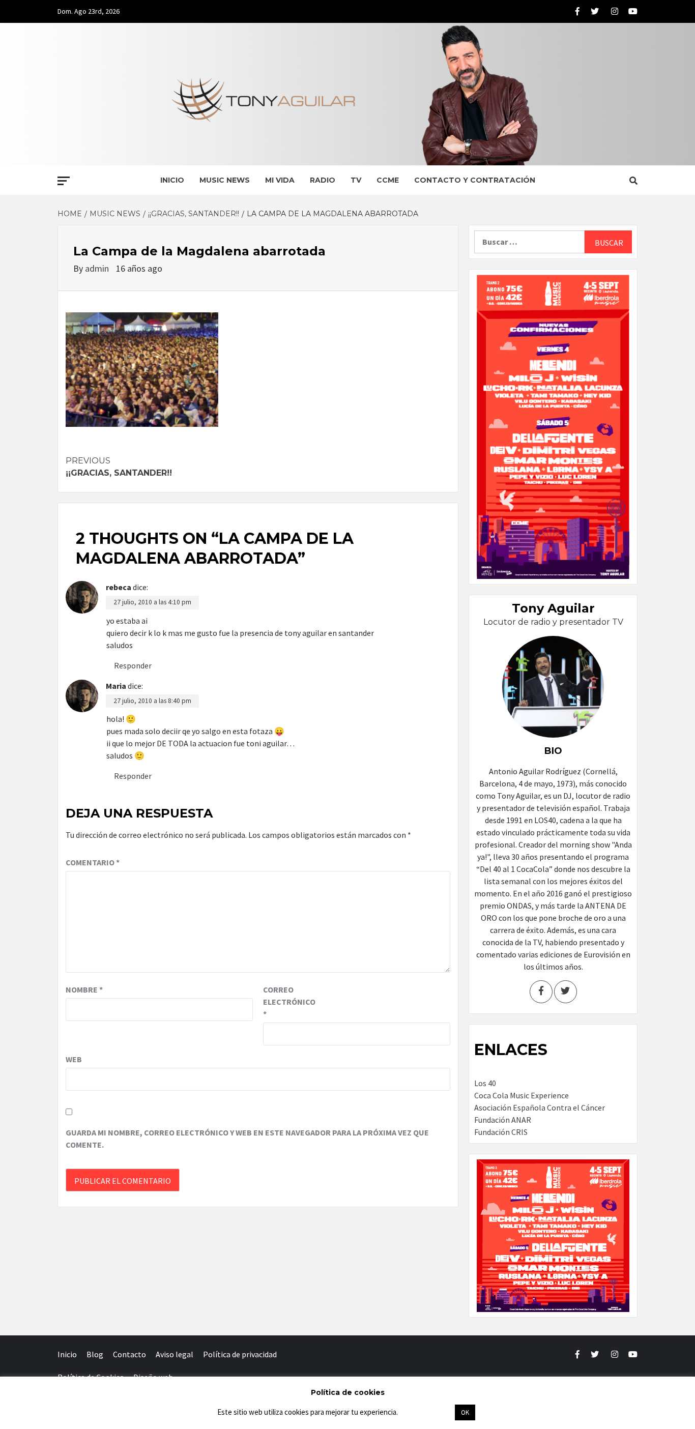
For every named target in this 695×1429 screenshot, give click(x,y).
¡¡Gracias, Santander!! (119, 467)
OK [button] (465, 1412)
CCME (388, 180)
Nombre (84, 989)
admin (98, 268)
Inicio (172, 180)
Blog (94, 1354)
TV (356, 180)
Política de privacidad (240, 1354)
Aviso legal (174, 1354)
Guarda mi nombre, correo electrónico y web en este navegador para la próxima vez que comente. (247, 1138)
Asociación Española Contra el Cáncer (539, 1107)
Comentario (93, 862)
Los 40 (485, 1083)
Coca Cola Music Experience (521, 1095)
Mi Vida (280, 180)
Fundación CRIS (501, 1132)
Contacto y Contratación (474, 180)
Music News (224, 180)
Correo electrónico (288, 1001)
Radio (322, 180)
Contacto (129, 1354)
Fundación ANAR (502, 1120)
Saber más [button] (426, 1412)
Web (74, 1059)
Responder (133, 665)
